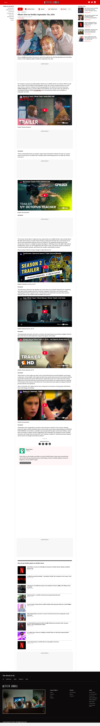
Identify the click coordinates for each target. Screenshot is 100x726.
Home (5, 2)
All (20, 9)
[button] (72, 54)
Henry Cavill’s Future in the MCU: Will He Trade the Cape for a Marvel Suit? (91, 38)
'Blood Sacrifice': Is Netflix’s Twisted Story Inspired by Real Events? (43, 595)
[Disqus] (45, 520)
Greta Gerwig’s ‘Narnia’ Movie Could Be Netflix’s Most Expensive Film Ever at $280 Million (49, 604)
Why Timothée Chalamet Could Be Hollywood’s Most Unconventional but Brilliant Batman (91, 16)
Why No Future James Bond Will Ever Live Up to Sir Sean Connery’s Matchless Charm (91, 9)
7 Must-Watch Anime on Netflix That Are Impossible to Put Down (43, 641)
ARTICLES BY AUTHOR (25, 462)
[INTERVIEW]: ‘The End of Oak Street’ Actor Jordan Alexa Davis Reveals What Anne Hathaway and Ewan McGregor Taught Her (91, 31)
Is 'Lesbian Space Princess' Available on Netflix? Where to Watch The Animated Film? (48, 632)
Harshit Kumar (87, 12)
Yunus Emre (21, 18)
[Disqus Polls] (45, 483)
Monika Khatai (87, 26)
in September (37, 90)
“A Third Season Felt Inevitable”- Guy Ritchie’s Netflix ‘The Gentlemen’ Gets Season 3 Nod (49, 576)
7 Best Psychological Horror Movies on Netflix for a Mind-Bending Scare (91, 23)
